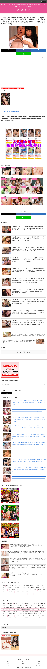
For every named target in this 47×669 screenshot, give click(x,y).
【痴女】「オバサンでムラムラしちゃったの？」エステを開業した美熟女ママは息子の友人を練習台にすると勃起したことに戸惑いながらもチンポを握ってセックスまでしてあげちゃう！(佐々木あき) (29, 453)
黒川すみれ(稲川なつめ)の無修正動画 (10, 111)
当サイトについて (23, 665)
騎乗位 (40, 118)
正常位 (14, 118)
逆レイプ (26, 118)
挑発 (10, 118)
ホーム (8, 661)
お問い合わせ (38, 665)
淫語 (39, 663)
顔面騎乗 (35, 118)
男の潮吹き (8, 665)
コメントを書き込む (23, 352)
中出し (36, 116)
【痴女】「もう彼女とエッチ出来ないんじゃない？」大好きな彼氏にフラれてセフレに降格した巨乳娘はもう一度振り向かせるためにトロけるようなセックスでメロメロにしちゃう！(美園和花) (29, 436)
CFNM (23, 663)
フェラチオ (25, 116)
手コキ (43, 116)
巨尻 (39, 116)
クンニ (8, 116)
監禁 (18, 118)
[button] (45, 385)
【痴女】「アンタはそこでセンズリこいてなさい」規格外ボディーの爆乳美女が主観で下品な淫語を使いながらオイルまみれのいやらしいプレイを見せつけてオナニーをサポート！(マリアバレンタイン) (29, 478)
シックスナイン (13, 116)
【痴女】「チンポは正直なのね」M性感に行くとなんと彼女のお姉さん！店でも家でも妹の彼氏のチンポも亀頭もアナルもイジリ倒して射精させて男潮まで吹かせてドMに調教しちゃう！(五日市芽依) (29, 402)
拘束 (7, 118)
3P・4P (3, 116)
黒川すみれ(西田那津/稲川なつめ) (7, 120)
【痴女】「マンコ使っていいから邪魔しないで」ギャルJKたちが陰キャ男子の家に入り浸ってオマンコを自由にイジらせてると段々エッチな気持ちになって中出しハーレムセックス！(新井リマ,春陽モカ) (28, 419)
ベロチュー (31, 116)
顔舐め (31, 118)
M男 (39, 661)
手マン (3, 118)
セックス (19, 116)
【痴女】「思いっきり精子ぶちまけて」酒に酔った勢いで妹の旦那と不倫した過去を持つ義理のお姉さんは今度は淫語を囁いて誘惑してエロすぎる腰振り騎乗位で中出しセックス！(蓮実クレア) (29, 469)
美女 (22, 118)
